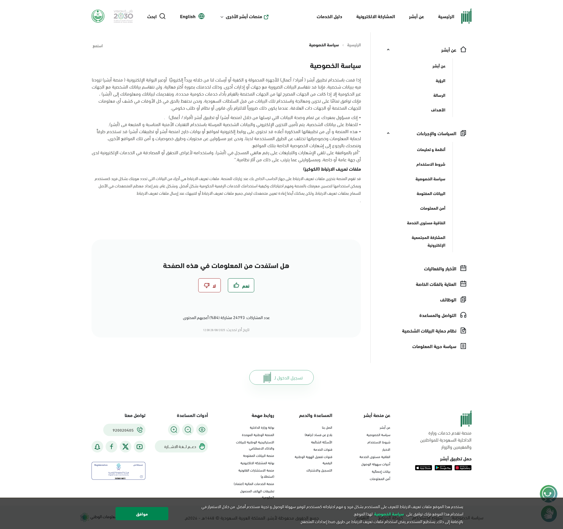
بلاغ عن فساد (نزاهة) (318, 434)
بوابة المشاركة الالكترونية (257, 462)
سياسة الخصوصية (378, 434)
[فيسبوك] (111, 446)
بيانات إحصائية (381, 471)
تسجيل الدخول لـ (288, 377)
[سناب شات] (97, 446)
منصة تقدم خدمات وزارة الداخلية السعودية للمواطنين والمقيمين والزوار (446, 439)
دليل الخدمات (329, 16)
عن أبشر (416, 16)
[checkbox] (241, 285)
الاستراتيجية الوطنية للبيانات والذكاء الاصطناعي (255, 444)
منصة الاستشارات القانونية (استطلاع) (256, 473)
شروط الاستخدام (378, 441)
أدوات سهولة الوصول (375, 463)
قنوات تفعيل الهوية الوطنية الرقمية (313, 459)
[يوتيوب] (139, 446)
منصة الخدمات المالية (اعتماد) (254, 483)
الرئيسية (446, 16)
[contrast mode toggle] (202, 429)
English (188, 16)
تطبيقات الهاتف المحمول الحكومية (257, 493)
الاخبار (386, 449)
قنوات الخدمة (322, 449)
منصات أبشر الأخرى (244, 16)
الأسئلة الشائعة (321, 441)
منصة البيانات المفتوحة (258, 455)
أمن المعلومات (380, 478)
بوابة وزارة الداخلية (262, 427)
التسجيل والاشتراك (319, 470)
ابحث (152, 16)
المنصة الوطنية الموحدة (258, 434)
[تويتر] (125, 446)
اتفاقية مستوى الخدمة (374, 456)
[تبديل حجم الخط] (187, 429)
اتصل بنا (327, 427)
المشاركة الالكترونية (375, 16)
